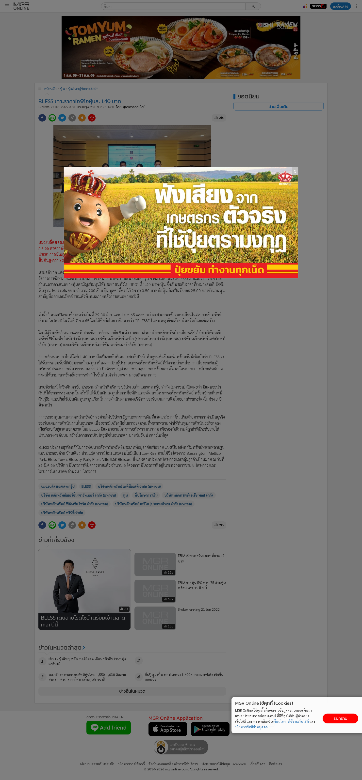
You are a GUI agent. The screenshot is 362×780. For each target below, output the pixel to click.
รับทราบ (340, 718)
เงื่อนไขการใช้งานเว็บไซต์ (291, 721)
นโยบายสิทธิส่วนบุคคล (251, 727)
